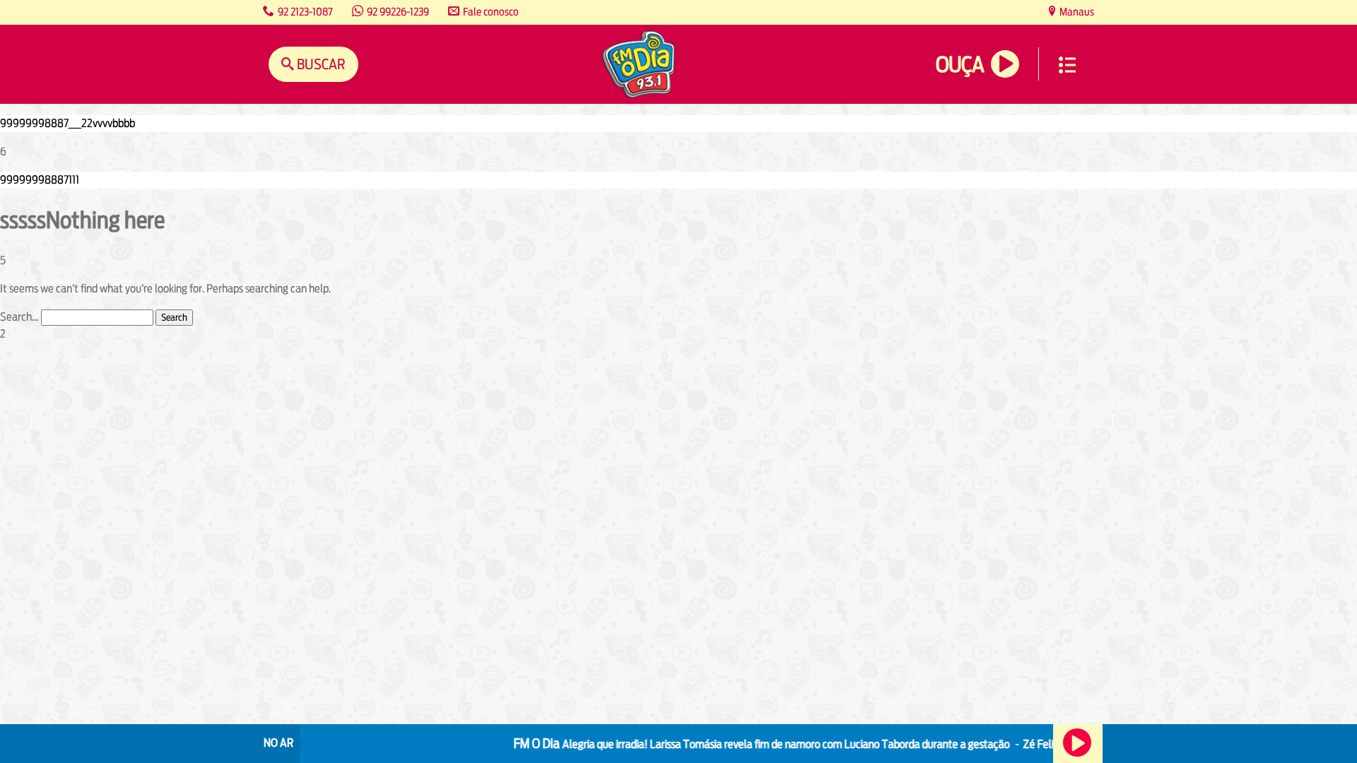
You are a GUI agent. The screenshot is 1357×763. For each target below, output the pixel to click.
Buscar (320, 64)
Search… (19, 317)
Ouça (960, 64)
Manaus (1075, 12)
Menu (1067, 65)
